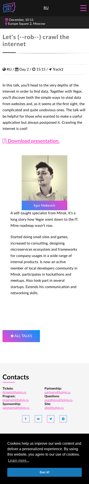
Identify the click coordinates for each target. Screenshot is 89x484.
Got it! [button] (45, 472)
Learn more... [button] (18, 460)
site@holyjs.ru (54, 408)
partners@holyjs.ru (57, 392)
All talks (23, 336)
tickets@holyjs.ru (14, 392)
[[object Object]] (25, 418)
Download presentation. (33, 141)
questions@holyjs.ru (58, 400)
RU (46, 8)
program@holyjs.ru (16, 400)
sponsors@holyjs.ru (16, 408)
